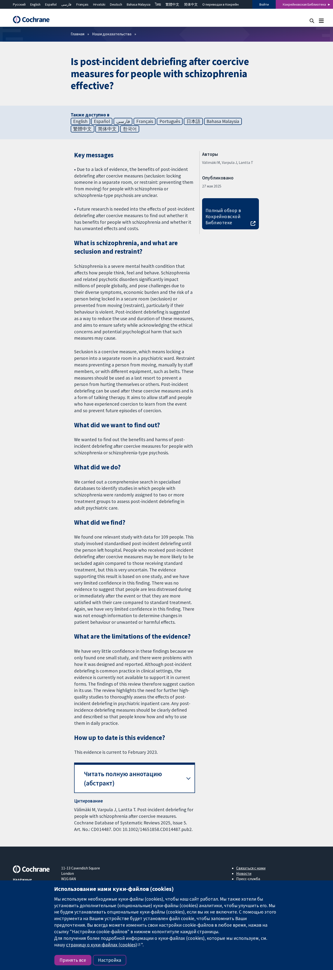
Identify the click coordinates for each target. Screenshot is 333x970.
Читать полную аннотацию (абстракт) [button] (123, 778)
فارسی (66, 4)
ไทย (158, 4)
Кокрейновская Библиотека (304, 4)
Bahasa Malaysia (138, 4)
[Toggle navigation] (321, 20)
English (35, 4)
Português (169, 121)
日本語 (193, 121)
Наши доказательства (111, 33)
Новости (243, 873)
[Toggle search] (312, 20)
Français (82, 4)
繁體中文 (172, 4)
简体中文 (191, 4)
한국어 (130, 129)
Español (51, 4)
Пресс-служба (248, 878)
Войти (264, 4)
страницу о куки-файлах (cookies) (101, 945)
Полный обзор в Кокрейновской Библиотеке (223, 216)
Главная (77, 33)
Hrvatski (99, 4)
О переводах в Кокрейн (220, 4)
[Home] (33, 19)
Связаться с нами (250, 868)
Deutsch (116, 4)
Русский (19, 4)
